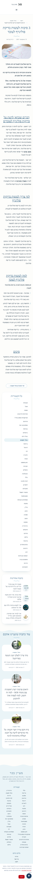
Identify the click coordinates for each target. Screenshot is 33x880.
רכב (26, 552)
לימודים (25, 485)
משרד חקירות (21, 181)
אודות (16, 856)
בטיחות (25, 429)
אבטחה (25, 403)
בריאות (26, 444)
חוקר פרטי (27, 152)
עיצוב (26, 518)
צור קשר (16, 859)
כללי (26, 477)
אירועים (25, 421)
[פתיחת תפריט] (16, 10)
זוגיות (26, 459)
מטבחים (25, 488)
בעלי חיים (25, 436)
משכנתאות (24, 496)
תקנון (16, 861)
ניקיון (26, 511)
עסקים (26, 522)
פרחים (26, 533)
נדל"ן (26, 507)
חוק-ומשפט (24, 462)
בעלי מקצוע (13, 20)
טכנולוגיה (25, 474)
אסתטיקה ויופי (23, 425)
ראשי (21, 20)
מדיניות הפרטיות (26, 870)
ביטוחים (25, 433)
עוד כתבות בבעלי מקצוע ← (16, 386)
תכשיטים (25, 567)
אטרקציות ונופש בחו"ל (21, 418)
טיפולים (25, 470)
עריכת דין (25, 526)
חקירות (25, 466)
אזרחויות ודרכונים (23, 414)
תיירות (26, 563)
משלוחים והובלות (23, 500)
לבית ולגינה (24, 481)
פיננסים (25, 529)
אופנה (26, 410)
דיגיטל (26, 447)
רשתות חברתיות (23, 556)
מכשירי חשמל (24, 492)
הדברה (25, 455)
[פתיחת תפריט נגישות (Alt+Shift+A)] (29, 876)
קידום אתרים (24, 544)
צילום (26, 537)
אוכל (26, 406)
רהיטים (25, 548)
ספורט (26, 515)
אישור (21, 877)
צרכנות (26, 541)
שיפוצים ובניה (24, 559)
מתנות (26, 503)
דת (27, 451)
